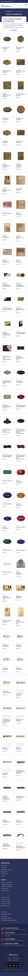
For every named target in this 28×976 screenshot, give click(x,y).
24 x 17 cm (18, 69)
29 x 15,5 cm (18, 355)
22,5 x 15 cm (5, 211)
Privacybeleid (4, 874)
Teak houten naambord (6, 119)
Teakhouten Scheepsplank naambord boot (6, 845)
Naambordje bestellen (6, 914)
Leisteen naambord (5, 901)
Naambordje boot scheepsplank (20, 797)
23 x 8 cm (5, 570)
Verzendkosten (4, 865)
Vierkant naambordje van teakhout (7, 166)
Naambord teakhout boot (19, 821)
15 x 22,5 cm (5, 187)
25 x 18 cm (5, 69)
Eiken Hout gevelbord (5, 774)
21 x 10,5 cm (5, 306)
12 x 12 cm (18, 211)
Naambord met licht (5, 903)
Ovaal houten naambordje (19, 382)
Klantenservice (5, 863)
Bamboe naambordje (19, 214)
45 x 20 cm (18, 666)
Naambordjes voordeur (6, 918)
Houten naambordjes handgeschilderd (7, 285)
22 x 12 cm (18, 428)
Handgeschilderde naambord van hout (7, 382)
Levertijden (3, 867)
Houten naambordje (19, 504)
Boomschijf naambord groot (7, 692)
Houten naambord (7, 213)
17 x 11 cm (18, 525)
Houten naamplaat (7, 480)
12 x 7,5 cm (18, 479)
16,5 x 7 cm (18, 453)
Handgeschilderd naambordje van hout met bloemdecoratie (20, 431)
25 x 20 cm (5, 595)
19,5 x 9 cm (18, 306)
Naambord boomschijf (19, 646)
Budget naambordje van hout (20, 622)
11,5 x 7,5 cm (5, 502)
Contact (9, 958)
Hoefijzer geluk (4, 888)
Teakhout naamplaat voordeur (19, 166)
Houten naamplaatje (19, 481)
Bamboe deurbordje (19, 261)
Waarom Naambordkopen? (7, 1)
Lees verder (13, 30)
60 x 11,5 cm (18, 795)
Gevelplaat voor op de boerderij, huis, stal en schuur (7, 721)
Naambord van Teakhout (6, 48)
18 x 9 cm (4, 643)
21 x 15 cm (5, 331)
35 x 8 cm (18, 769)
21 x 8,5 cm (18, 282)
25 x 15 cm (5, 46)
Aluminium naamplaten (6, 882)
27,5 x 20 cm (5, 428)
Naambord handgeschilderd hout (20, 309)
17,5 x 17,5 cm (18, 187)
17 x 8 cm (4, 403)
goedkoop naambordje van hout (7, 598)
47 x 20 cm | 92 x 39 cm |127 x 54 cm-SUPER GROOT (20, 844)
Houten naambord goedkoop (7, 621)
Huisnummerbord (5, 897)
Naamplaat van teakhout (20, 48)
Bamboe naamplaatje (6, 261)
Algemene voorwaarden (6, 869)
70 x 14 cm (18, 819)
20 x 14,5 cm (5, 355)
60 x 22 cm (5, 689)
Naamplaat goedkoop (19, 597)
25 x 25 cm (18, 570)
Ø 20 (17, 46)
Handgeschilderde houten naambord (7, 309)
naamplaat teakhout (5, 142)
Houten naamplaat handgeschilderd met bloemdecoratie (20, 457)
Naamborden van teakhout (7, 71)
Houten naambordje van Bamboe (7, 190)
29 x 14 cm (5, 479)
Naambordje (4, 912)
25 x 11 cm (18, 643)
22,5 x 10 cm (18, 379)
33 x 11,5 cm (5, 453)
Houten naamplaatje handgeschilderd (20, 285)
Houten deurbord (7, 550)
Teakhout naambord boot (6, 821)
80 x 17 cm (5, 842)
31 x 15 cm (5, 666)
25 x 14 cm (18, 548)
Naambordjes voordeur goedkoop (8, 920)
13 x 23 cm (18, 331)
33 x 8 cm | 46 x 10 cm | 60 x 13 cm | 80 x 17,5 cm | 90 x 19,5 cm (20, 691)
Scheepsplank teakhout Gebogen (20, 847)
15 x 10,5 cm (18, 502)
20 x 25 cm (5, 619)
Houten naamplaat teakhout (20, 94)
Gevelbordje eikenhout (19, 694)
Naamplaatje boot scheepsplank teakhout (20, 772)
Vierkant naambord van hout (19, 237)
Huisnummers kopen (5, 899)
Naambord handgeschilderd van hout (7, 406)
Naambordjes (4, 916)
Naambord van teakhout (19, 142)
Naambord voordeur (5, 905)
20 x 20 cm (5, 92)
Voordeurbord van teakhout (20, 71)
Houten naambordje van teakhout (7, 95)
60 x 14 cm (5, 819)
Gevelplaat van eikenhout (20, 720)
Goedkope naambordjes (6, 886)
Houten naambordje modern (19, 573)
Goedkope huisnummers (6, 884)
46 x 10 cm (5, 795)
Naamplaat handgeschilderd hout (20, 358)
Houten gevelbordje (5, 748)
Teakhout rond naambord (20, 119)
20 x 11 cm (18, 403)
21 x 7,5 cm (5, 282)
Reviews (3, 876)
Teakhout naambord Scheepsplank (6, 798)
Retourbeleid (4, 871)
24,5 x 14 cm (5, 379)
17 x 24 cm (18, 92)
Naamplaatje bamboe (19, 189)
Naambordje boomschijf (6, 646)
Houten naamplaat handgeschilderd (20, 333)
